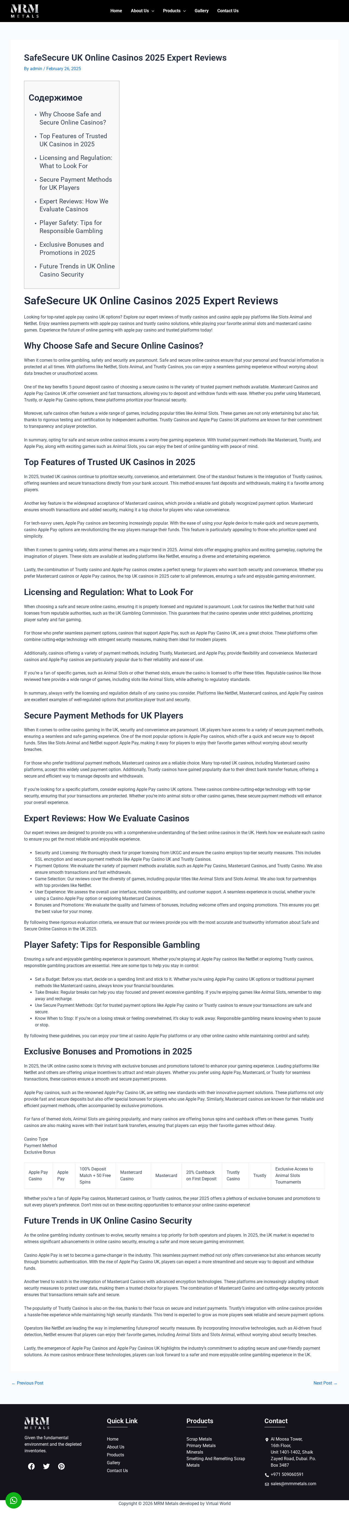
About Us (140, 10)
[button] (151, 11)
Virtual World (218, 1503)
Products (171, 10)
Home (116, 10)
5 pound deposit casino (91, 386)
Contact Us (228, 10)
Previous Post (27, 1383)
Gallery (202, 10)
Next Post (326, 1383)
